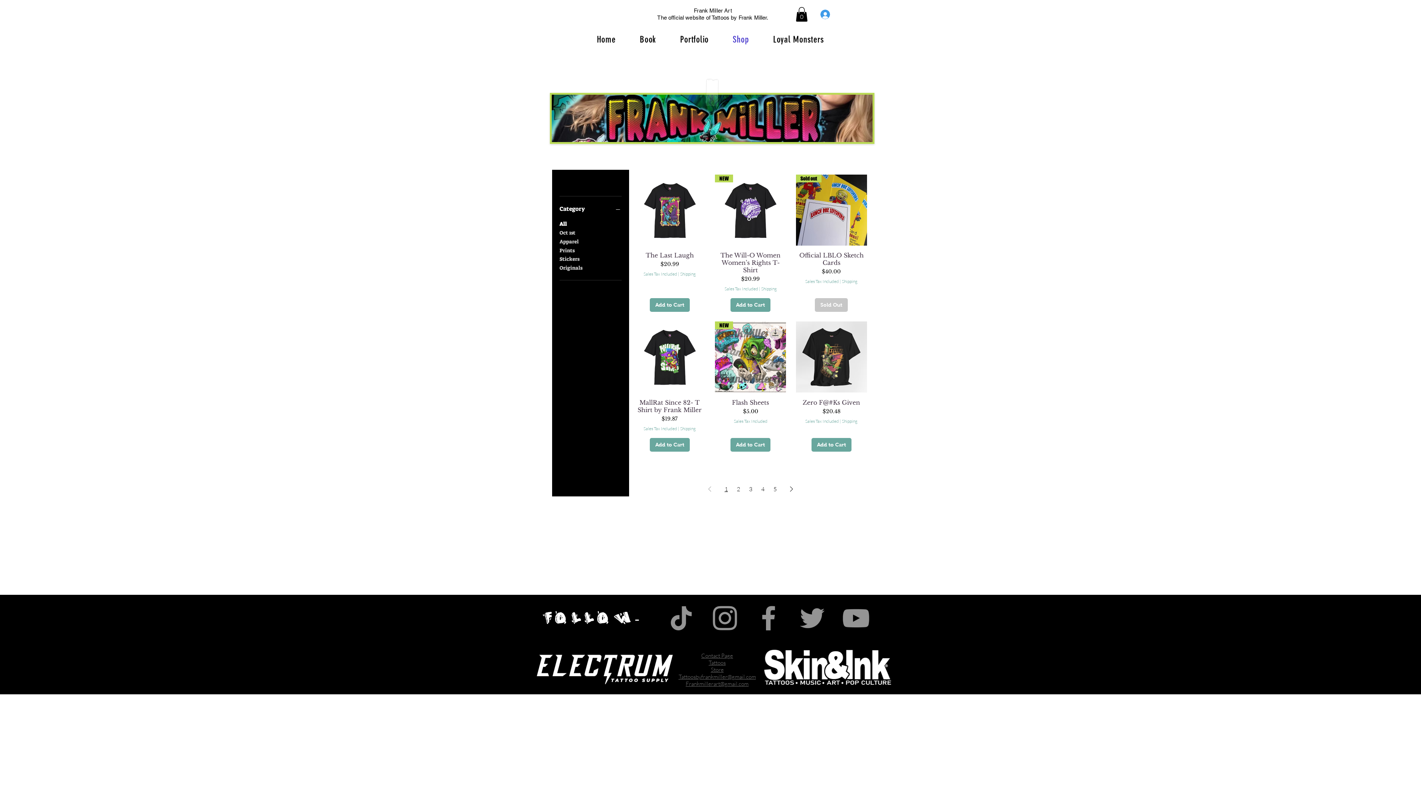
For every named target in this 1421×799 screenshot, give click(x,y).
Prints (567, 250)
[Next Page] (791, 489)
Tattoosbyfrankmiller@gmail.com (717, 676)
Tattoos (717, 662)
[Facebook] (768, 618)
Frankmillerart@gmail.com (717, 683)
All (563, 223)
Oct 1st (567, 232)
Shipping (688, 274)
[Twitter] (812, 618)
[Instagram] (725, 618)
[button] (802, 14)
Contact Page (717, 655)
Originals (571, 267)
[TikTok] (681, 618)
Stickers (570, 259)
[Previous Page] (709, 489)
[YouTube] (856, 618)
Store (717, 669)
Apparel (569, 241)
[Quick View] (669, 210)
